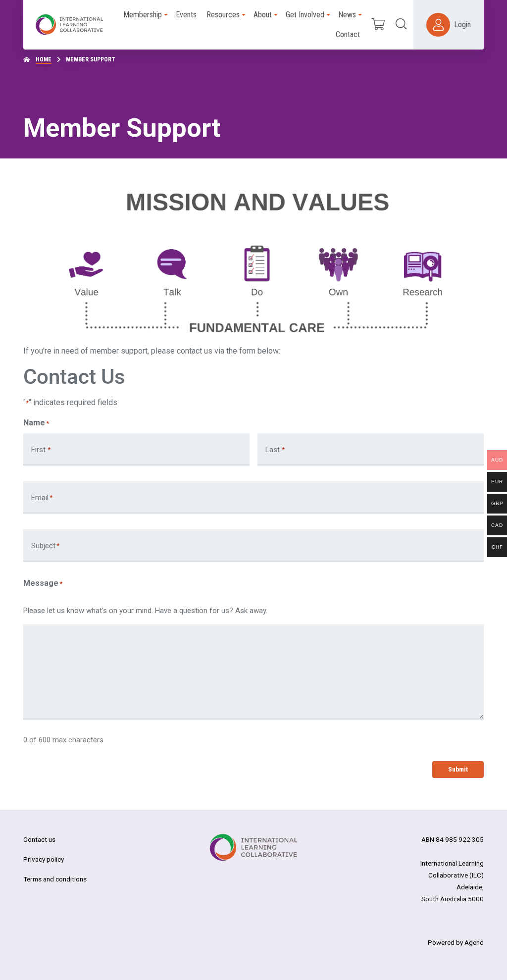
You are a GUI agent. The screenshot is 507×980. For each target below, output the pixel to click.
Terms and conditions (55, 879)
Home (43, 59)
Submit (458, 769)
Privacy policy (43, 859)
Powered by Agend (456, 942)
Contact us (39, 839)
